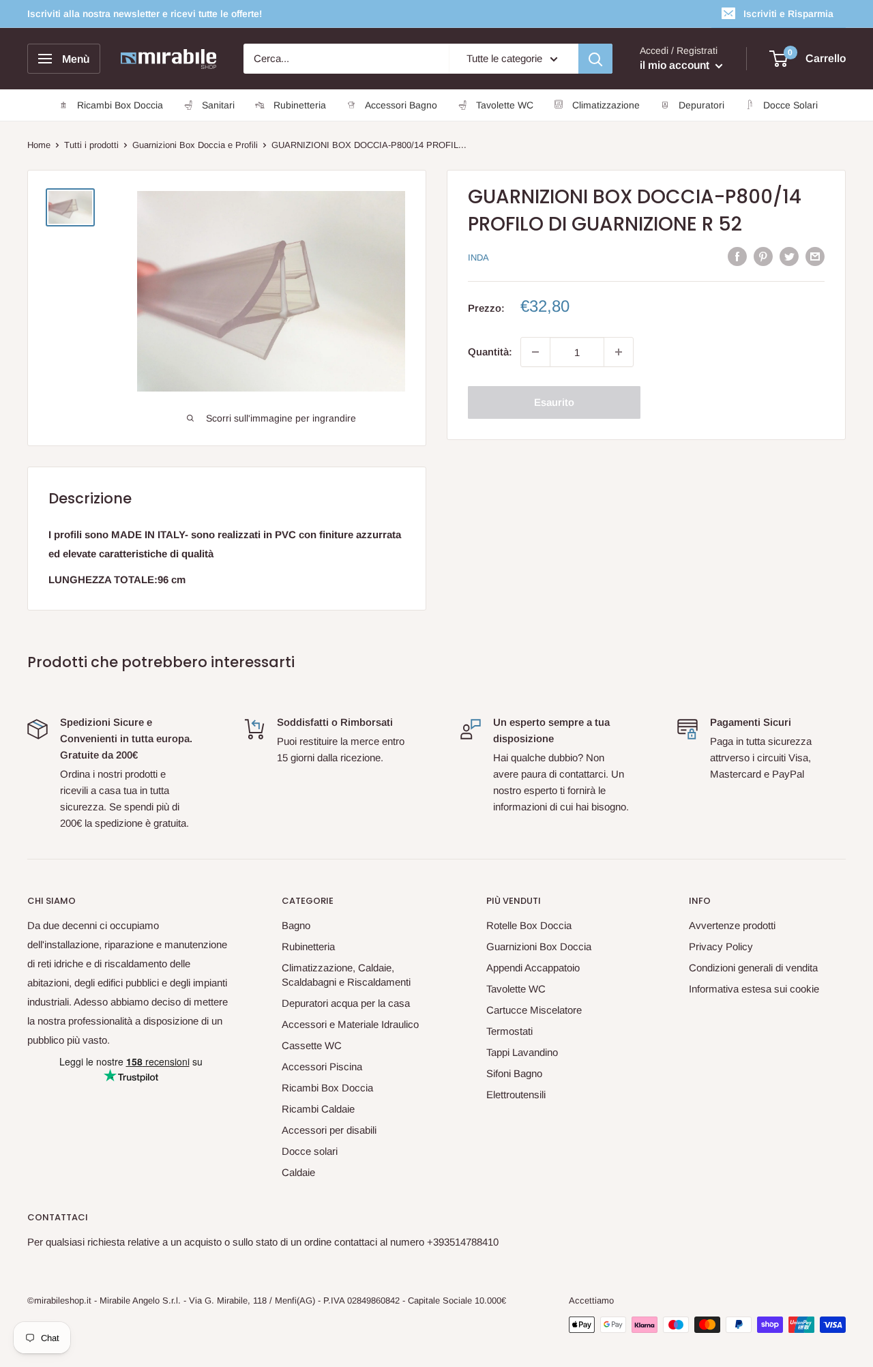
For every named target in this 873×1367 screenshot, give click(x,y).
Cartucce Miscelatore (534, 1010)
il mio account (676, 65)
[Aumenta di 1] (618, 352)
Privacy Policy (721, 946)
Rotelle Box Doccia (529, 925)
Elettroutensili (516, 1094)
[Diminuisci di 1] (535, 352)
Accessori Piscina (322, 1066)
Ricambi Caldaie (318, 1109)
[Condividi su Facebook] (737, 256)
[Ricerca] (595, 59)
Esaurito (554, 402)
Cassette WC (312, 1045)
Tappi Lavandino (522, 1052)
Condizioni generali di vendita (753, 967)
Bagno (296, 925)
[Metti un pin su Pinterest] (763, 256)
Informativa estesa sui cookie (754, 989)
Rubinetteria (308, 946)
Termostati (509, 1031)
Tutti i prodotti (91, 145)
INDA (478, 257)
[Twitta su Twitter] (789, 256)
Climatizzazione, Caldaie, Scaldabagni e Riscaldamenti (346, 975)
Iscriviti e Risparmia (788, 13)
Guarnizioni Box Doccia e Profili (195, 145)
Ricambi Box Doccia (327, 1087)
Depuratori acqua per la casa (346, 1003)
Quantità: (490, 351)
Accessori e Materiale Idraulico (350, 1024)
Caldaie (298, 1172)
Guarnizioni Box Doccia (538, 946)
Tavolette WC (516, 989)
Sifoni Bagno (514, 1073)
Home (38, 145)
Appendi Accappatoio (533, 967)
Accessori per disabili (329, 1130)
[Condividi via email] (815, 256)
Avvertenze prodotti (732, 925)
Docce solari (310, 1151)
